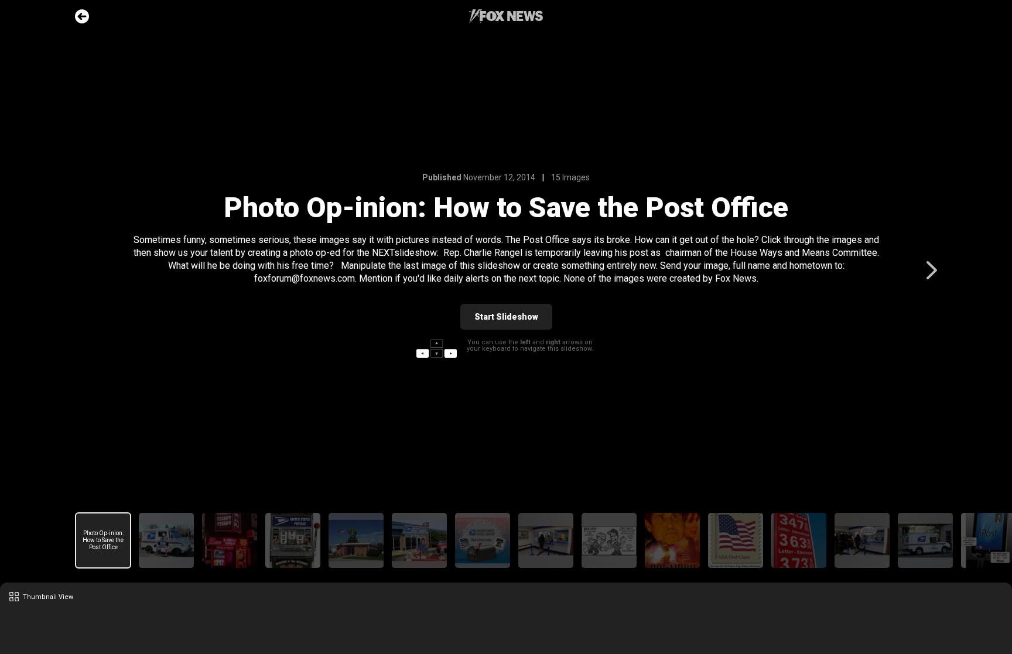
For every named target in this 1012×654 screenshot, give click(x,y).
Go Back (82, 16)
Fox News (506, 16)
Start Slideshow (506, 316)
